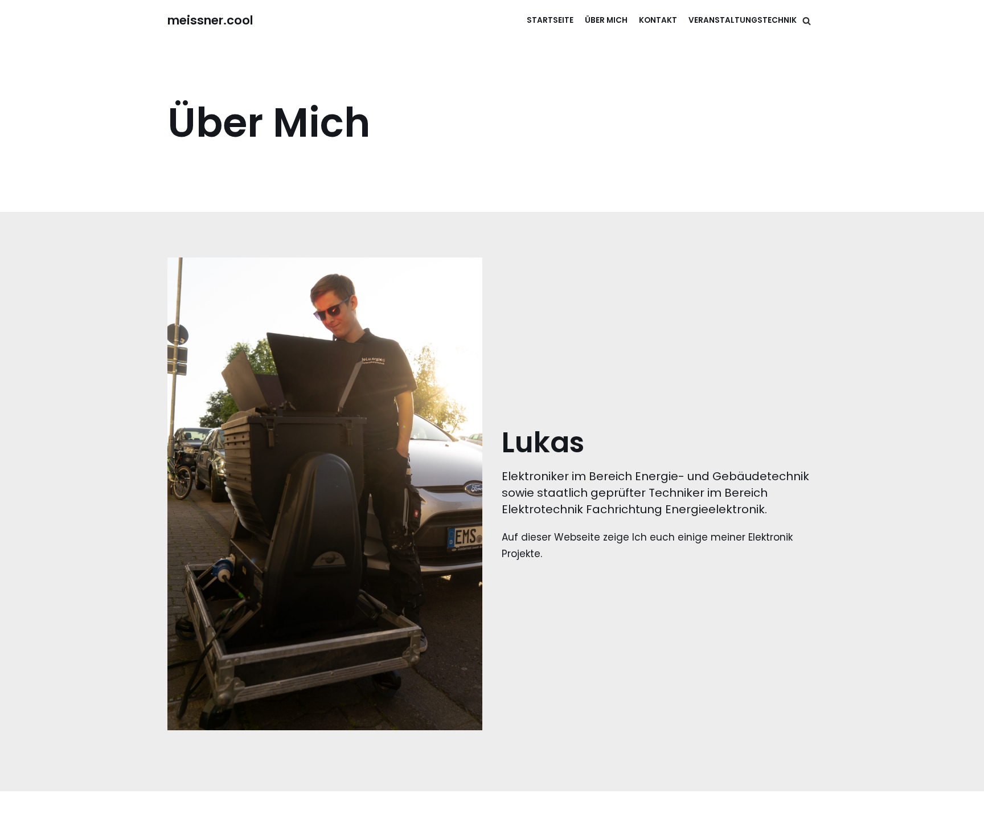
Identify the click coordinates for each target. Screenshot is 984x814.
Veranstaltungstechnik (742, 20)
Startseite (550, 20)
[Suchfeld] (806, 21)
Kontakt (658, 20)
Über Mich (606, 20)
